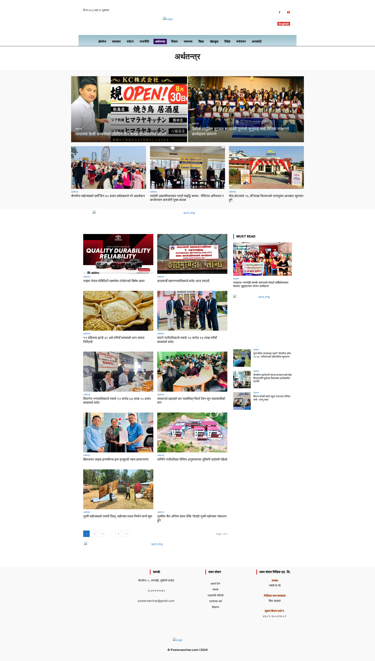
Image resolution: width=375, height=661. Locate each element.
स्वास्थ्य (256, 392)
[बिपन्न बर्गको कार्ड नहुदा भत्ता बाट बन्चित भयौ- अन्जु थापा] (242, 401)
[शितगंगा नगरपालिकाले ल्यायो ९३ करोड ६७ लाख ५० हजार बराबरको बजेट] (118, 372)
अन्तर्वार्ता (162, 64)
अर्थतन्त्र (78, 129)
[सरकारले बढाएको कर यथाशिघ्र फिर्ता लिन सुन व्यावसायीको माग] (192, 372)
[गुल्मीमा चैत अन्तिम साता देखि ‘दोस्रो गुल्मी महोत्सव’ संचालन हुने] (192, 489)
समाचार (236, 279)
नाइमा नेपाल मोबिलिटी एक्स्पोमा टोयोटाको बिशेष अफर (114, 281)
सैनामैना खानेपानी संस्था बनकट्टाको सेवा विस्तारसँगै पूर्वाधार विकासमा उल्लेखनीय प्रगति (272, 378)
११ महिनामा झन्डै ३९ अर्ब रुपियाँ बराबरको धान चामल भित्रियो (113, 340)
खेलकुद (173, 64)
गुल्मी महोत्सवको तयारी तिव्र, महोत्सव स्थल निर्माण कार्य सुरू (117, 516)
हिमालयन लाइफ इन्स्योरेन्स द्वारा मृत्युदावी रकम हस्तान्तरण (115, 459)
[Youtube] (288, 12)
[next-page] (126, 534)
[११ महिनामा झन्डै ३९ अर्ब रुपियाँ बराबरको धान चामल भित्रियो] (118, 311)
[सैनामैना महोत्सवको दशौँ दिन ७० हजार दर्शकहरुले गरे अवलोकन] (108, 167)
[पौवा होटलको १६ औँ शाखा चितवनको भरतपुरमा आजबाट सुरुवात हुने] (266, 167)
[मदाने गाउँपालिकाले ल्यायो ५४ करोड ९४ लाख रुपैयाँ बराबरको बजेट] (192, 311)
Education (148, 64)
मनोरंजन (201, 64)
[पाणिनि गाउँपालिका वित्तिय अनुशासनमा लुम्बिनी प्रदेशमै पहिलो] (192, 433)
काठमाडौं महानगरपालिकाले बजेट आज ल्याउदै (183, 281)
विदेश (230, 64)
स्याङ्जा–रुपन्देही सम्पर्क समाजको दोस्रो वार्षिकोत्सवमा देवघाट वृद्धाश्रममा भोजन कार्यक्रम (260, 284)
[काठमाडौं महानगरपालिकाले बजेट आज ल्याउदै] (192, 254)
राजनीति (212, 64)
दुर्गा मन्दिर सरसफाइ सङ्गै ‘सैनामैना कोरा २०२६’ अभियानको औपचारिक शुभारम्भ (272, 355)
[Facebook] (279, 12)
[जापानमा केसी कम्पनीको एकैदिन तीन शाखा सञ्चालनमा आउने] (129, 109)
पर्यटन (191, 64)
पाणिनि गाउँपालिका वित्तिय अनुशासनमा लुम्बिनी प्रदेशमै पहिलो (192, 459)
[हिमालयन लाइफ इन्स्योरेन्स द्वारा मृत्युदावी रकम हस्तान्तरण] (118, 433)
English (283, 24)
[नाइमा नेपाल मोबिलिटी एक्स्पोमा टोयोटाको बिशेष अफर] (118, 254)
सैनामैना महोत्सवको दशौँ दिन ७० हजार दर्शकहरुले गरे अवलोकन (108, 196)
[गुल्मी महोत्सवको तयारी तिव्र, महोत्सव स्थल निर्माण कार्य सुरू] (118, 489)
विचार (222, 64)
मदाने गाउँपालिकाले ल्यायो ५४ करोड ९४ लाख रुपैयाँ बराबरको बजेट (187, 340)
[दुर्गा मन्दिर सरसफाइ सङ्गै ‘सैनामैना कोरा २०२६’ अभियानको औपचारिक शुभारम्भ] (242, 358)
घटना (182, 64)
